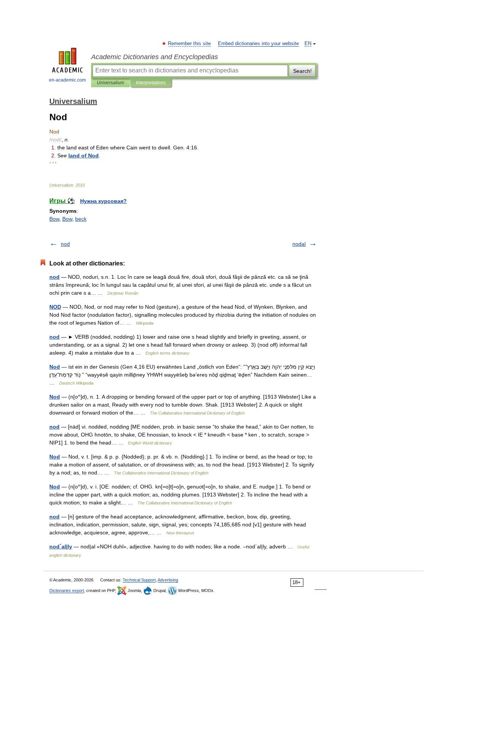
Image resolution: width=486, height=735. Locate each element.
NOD (55, 307)
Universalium (110, 82)
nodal (299, 244)
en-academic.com (67, 80)
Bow (54, 219)
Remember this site (190, 43)
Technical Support (139, 580)
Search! (302, 71)
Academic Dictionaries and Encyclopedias (154, 57)
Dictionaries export (66, 590)
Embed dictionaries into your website (258, 43)
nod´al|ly (60, 546)
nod (65, 244)
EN (308, 43)
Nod (54, 367)
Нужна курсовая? (103, 201)
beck (81, 219)
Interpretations (151, 82)
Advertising (168, 580)
